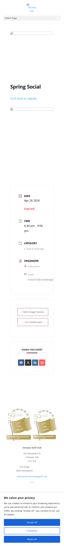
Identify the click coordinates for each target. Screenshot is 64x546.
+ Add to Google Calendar (33, 312)
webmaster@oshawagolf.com (32, 476)
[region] (32, 519)
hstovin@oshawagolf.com (45, 279)
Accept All (32, 522)
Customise (32, 530)
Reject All (32, 539)
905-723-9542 (37, 466)
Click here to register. (24, 98)
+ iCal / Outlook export (32, 322)
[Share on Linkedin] (35, 362)
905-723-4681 (41, 470)
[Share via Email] (42, 362)
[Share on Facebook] (21, 362)
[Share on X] (28, 362)
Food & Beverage (35, 248)
